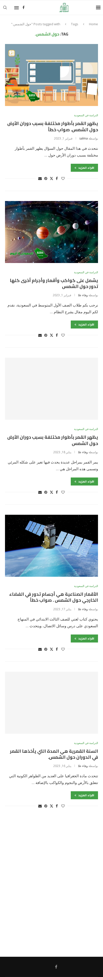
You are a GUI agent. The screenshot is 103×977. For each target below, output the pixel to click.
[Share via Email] (40, 178)
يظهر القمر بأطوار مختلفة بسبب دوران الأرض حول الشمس (52, 440)
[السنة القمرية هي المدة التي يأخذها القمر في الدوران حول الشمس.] (51, 703)
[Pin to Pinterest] (45, 178)
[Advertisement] (51, 885)
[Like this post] (63, 178)
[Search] (5, 7)
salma (83, 138)
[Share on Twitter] (51, 178)
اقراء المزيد (86, 167)
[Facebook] (23, 7)
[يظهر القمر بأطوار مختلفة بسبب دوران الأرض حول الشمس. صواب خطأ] (51, 75)
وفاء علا (83, 295)
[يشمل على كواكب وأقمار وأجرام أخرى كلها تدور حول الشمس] (51, 232)
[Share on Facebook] (57, 178)
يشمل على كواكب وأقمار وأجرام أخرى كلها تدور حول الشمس (54, 283)
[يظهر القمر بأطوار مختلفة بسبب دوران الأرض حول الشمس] (51, 389)
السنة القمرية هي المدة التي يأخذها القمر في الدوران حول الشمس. (54, 754)
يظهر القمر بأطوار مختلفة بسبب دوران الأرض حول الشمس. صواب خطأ (52, 126)
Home (93, 24)
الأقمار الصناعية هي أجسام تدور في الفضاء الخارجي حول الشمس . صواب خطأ (53, 597)
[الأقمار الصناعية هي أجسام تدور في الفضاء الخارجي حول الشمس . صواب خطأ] (51, 546)
